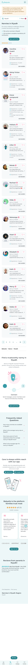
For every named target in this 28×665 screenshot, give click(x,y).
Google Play (19, 472)
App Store (9, 472)
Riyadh (4, 596)
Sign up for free (14, 39)
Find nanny (14, 590)
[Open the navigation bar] (25, 2)
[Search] (3, 18)
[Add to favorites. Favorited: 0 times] (23, 183)
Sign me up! (14, 549)
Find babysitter (6, 590)
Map (15, 657)
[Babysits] (6, 2)
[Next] (24, 342)
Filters (23, 18)
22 (20, 342)
